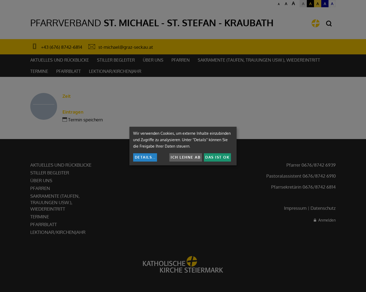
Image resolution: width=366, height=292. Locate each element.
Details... (145, 157)
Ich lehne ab (185, 157)
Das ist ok (217, 157)
